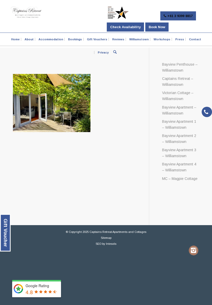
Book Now (157, 27)
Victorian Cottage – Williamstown (177, 96)
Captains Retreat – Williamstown (177, 82)
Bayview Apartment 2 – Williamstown (179, 139)
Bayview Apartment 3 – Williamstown (179, 153)
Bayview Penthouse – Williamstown (180, 67)
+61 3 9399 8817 (179, 16)
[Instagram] (193, 250)
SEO (98, 243)
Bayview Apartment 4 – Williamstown (179, 167)
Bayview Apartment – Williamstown (179, 110)
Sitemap (106, 237)
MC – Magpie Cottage (180, 179)
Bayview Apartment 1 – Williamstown (179, 124)
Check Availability (125, 27)
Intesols (111, 243)
